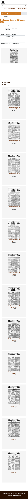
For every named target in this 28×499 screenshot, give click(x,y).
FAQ (16, 497)
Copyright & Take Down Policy (14, 495)
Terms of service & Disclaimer (10, 493)
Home (3, 13)
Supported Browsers (10, 497)
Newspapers (17, 13)
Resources (9, 13)
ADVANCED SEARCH (22, 8)
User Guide (20, 497)
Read (14, 71)
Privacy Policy (21, 493)
